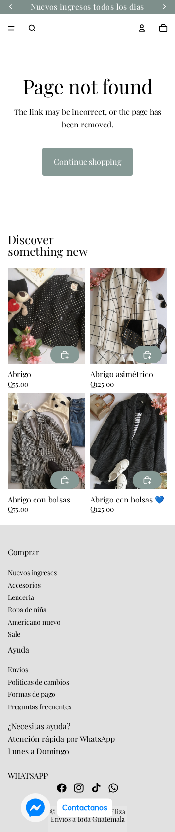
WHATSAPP (28, 775)
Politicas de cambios (38, 682)
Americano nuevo (34, 622)
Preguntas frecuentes (39, 706)
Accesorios (24, 584)
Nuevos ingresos (32, 572)
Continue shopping (87, 162)
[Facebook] (62, 788)
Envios (18, 669)
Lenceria (21, 597)
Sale (14, 634)
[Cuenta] (142, 28)
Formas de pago (31, 694)
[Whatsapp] (113, 788)
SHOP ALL (149, 250)
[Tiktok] (96, 788)
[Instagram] (79, 788)
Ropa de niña (27, 609)
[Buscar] (32, 28)
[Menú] (11, 28)
